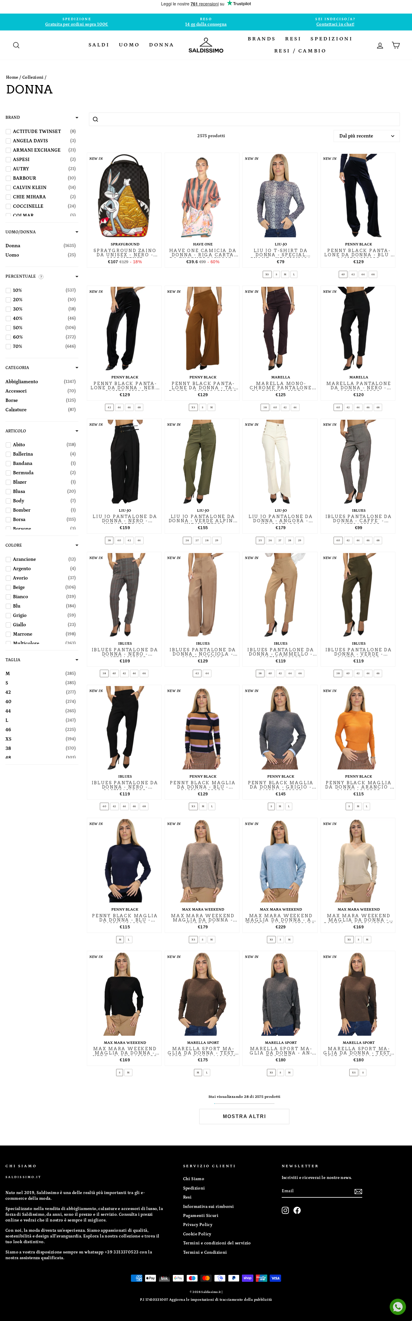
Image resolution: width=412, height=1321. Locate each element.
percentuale (20, 276)
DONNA (161, 45)
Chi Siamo (193, 1179)
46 (373, 274)
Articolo (15, 431)
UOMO (129, 45)
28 (206, 540)
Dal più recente (356, 136)
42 (353, 274)
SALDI (99, 45)
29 (217, 540)
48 (139, 407)
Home (12, 77)
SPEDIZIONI (331, 39)
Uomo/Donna (20, 232)
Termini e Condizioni (205, 1252)
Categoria (17, 367)
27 (196, 540)
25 (260, 540)
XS (267, 274)
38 (265, 407)
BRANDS (262, 39)
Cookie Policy (197, 1234)
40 (343, 274)
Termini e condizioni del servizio (217, 1243)
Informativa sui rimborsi (208, 1206)
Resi (187, 1197)
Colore (13, 545)
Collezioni (33, 77)
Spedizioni (194, 1188)
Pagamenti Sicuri (200, 1215)
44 (363, 274)
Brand (12, 117)
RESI (293, 39)
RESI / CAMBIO (300, 51)
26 (187, 540)
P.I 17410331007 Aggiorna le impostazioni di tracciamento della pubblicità (206, 1300)
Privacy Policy (198, 1224)
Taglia (12, 660)
